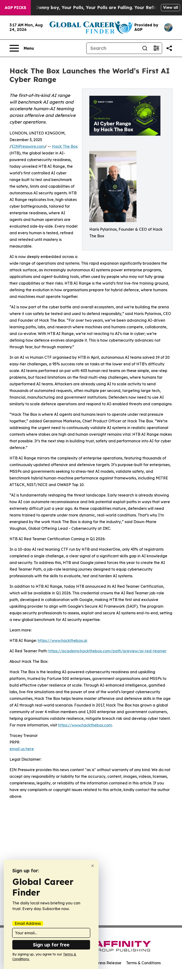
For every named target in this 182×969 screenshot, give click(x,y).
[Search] (144, 48)
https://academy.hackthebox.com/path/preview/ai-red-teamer (107, 651)
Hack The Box (65, 146)
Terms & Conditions (143, 962)
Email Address (28, 923)
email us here (21, 748)
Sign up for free (51, 945)
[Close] (92, 866)
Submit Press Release (101, 962)
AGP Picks (15, 7)
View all (170, 7)
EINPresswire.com (28, 146)
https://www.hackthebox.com (85, 725)
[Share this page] (169, 48)
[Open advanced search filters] (156, 48)
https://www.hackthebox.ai (62, 640)
